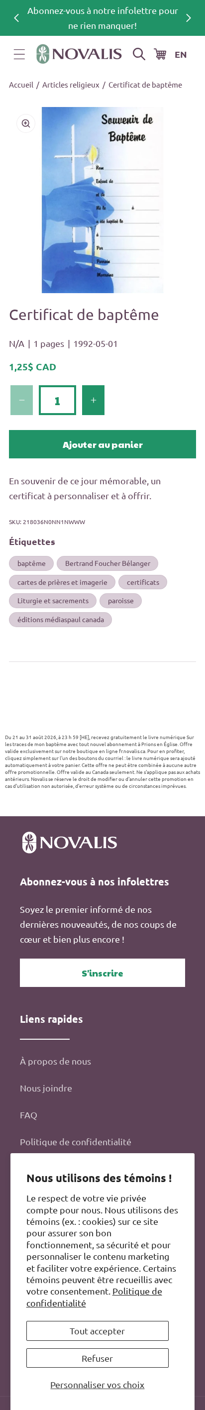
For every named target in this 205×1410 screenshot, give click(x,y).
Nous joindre (46, 1088)
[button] (19, 54)
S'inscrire (102, 973)
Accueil (21, 84)
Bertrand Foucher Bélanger (107, 562)
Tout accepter (97, 1330)
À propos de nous (55, 1061)
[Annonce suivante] (188, 17)
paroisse (121, 600)
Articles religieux (71, 84)
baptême (31, 562)
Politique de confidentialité (75, 1141)
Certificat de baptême (145, 84)
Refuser (97, 1358)
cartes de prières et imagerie (62, 581)
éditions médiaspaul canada (60, 619)
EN (181, 54)
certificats (143, 581)
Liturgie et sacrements (53, 600)
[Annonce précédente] (16, 17)
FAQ (28, 1114)
